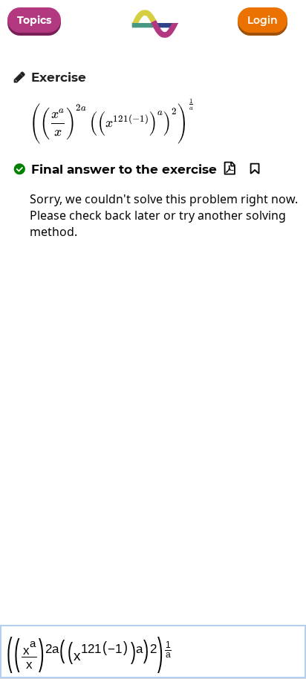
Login (262, 20)
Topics (34, 20)
